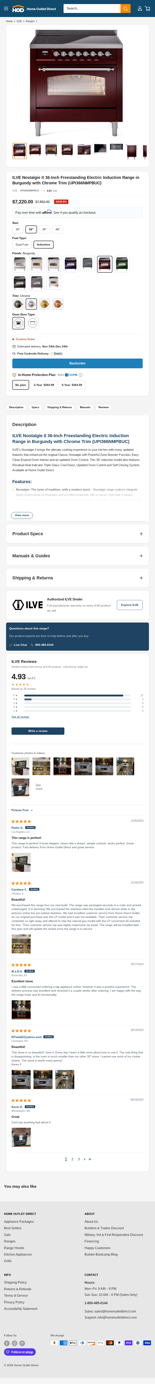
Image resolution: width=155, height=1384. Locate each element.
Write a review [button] (37, 731)
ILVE (19, 21)
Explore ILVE (129, 605)
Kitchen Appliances (18, 1254)
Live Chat (20, 644)
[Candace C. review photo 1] (21, 944)
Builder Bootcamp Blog (101, 1254)
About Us (91, 1221)
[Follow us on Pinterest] (22, 1343)
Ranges (30, 21)
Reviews (103, 407)
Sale (7, 1235)
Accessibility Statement (20, 1308)
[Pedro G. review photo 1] (21, 862)
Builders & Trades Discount (104, 1228)
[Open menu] (6, 8)
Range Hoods (14, 1248)
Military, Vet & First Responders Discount (114, 1235)
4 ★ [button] (15, 699)
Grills (8, 1261)
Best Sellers (12, 1228)
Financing (92, 1241)
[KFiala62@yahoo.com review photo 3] (64, 1079)
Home (9, 21)
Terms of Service (16, 1295)
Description (16, 407)
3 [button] (79, 1159)
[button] (84, 1159)
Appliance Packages (19, 1221)
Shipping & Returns (59, 407)
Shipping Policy (15, 1282)
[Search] (125, 8)
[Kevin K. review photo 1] (21, 1137)
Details (58, 353)
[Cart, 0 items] (147, 8)
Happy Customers (97, 1248)
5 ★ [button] (15, 695)
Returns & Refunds (17, 1289)
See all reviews (20, 716)
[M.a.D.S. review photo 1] (21, 1010)
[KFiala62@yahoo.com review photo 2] (43, 1079)
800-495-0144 (44, 644)
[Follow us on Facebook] (7, 1343)
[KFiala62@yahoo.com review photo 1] (21, 1079)
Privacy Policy (14, 1302)
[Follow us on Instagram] (14, 1343)
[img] (21, 821)
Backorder (77, 363)
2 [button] (72, 1159)
